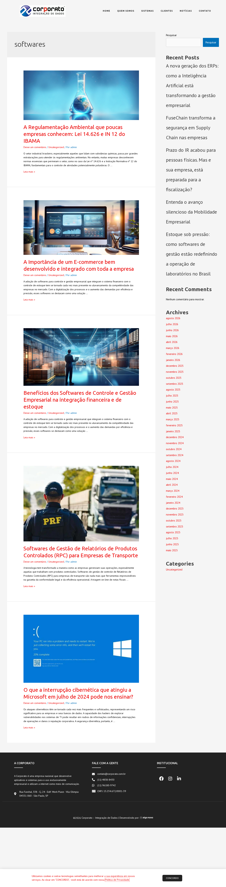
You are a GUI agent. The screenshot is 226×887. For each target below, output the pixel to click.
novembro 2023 (174, 514)
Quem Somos (125, 11)
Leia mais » (29, 171)
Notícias (186, 11)
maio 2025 (172, 407)
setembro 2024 (174, 455)
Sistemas (147, 11)
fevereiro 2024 (174, 496)
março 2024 (172, 490)
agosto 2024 (173, 461)
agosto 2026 (173, 318)
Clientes (167, 11)
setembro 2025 (174, 383)
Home (106, 11)
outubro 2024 (173, 449)
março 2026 (172, 348)
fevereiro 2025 (174, 425)
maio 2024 (172, 479)
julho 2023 (172, 538)
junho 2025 (172, 401)
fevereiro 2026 (174, 354)
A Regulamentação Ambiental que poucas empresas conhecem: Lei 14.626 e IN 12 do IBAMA (74, 134)
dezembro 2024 (174, 437)
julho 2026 (172, 324)
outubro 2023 (173, 520)
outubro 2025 (173, 377)
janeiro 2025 (173, 431)
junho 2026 (172, 330)
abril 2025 (171, 413)
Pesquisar (171, 35)
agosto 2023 (173, 532)
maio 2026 (172, 336)
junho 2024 (172, 473)
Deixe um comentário (34, 147)
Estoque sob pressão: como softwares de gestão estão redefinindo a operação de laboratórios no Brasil (191, 254)
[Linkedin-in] (179, 778)
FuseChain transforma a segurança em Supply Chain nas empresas (190, 127)
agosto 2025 (173, 389)
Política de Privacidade (117, 879)
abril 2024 (171, 484)
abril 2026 (171, 342)
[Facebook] (161, 778)
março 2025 (172, 419)
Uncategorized (56, 147)
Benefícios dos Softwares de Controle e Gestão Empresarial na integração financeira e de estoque (79, 400)
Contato (205, 11)
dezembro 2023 (174, 508)
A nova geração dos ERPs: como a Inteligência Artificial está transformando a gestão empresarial (192, 85)
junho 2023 (172, 544)
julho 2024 (172, 467)
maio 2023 (172, 550)
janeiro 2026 (173, 360)
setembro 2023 (174, 526)
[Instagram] (170, 778)
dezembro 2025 (174, 365)
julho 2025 (172, 395)
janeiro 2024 (173, 502)
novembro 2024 (174, 443)
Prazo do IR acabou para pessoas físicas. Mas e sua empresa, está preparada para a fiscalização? (191, 170)
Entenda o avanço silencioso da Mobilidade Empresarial (191, 212)
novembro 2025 (174, 371)
